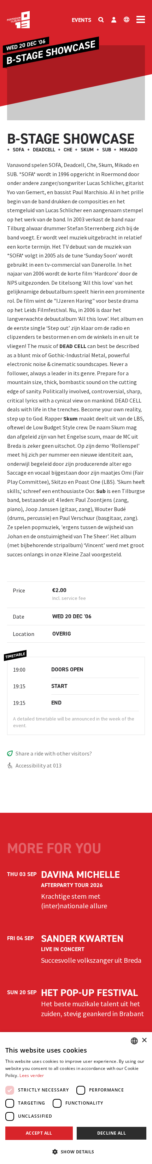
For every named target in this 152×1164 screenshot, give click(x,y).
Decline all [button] (111, 1133)
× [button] (144, 1040)
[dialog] (76, 1098)
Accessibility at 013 (39, 765)
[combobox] (134, 1040)
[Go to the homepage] (18, 19)
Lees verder (31, 1075)
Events (81, 20)
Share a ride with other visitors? (54, 753)
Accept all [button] (39, 1133)
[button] (76, 1151)
